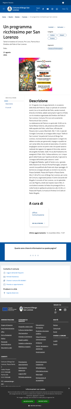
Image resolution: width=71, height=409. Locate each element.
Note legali (39, 374)
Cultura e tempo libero (25, 330)
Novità (11, 17)
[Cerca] (67, 9)
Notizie (17, 17)
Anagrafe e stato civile (25, 326)
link (53, 397)
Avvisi (55, 332)
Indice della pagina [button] (11, 98)
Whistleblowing (41, 368)
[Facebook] (42, 9)
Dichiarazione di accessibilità (41, 379)
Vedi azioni (60, 27)
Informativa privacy (42, 371)
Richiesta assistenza (24, 377)
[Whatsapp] (56, 9)
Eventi (55, 344)
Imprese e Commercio (25, 336)
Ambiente (39, 343)
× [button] (69, 388)
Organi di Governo (6, 325)
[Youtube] (47, 9)
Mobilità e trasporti (24, 346)
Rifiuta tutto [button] (43, 401)
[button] (35, 406)
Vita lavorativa (23, 333)
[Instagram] (51, 9)
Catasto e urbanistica (25, 343)
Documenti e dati (6, 348)
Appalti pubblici (23, 340)
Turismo (24, 17)
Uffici (2, 332)
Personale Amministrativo (6, 343)
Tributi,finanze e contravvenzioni (41, 338)
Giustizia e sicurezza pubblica (42, 332)
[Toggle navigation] (4, 9)
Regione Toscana (8, 2)
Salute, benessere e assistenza (42, 347)
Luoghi (55, 341)
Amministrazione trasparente (41, 363)
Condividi (51, 27)
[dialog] (35, 398)
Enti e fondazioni (6, 335)
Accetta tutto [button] (28, 401)
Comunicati (56, 328)
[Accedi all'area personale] (63, 2)
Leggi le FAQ (22, 374)
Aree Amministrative (7, 328)
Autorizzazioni (40, 352)
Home (4, 17)
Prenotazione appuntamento (23, 363)
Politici (3, 338)
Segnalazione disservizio (22, 369)
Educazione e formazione (40, 326)
